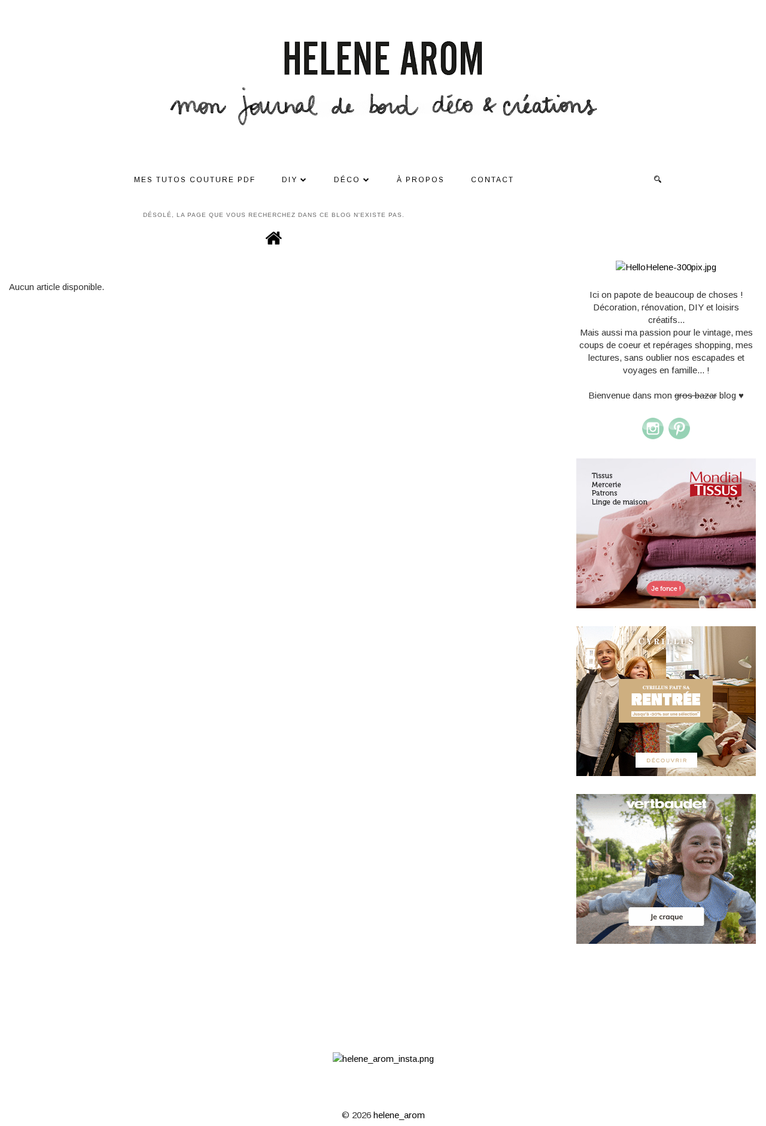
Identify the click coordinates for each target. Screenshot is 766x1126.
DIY (289, 180)
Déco (347, 180)
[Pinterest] (679, 437)
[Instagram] (653, 437)
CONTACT (492, 180)
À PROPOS (421, 180)
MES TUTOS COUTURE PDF (195, 180)
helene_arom (399, 1115)
